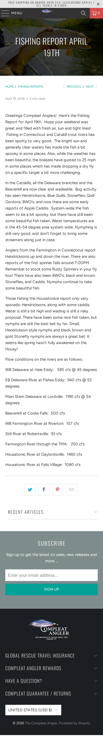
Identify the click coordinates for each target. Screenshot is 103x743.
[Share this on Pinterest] (57, 490)
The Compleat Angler (41, 723)
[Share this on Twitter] (30, 490)
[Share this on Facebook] (43, 490)
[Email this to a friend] (71, 490)
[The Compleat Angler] (51, 13)
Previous (73, 86)
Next (90, 86)
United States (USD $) (30, 710)
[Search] (83, 13)
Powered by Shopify (74, 723)
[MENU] (3, 13)
